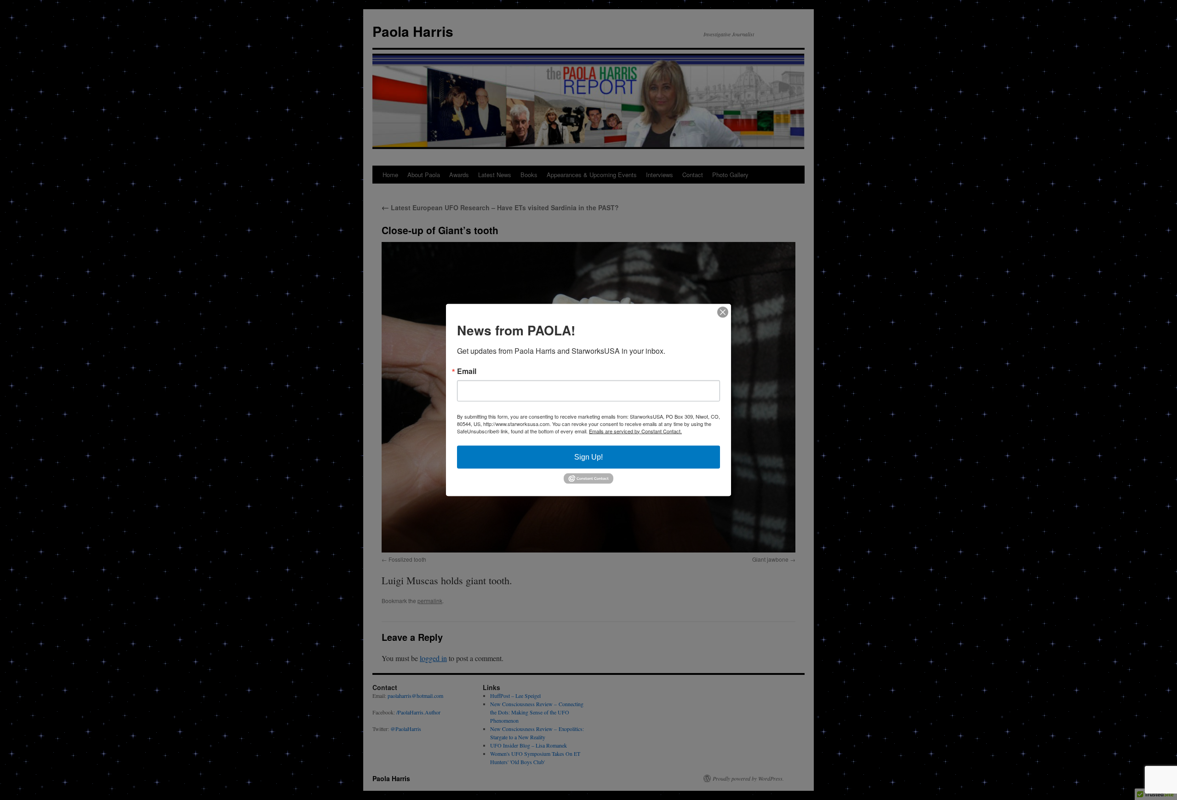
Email (466, 370)
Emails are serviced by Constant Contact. (635, 430)
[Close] (722, 311)
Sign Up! (588, 456)
